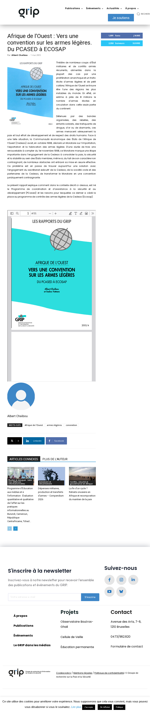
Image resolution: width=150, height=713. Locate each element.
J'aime (137, 35)
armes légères (54, 425)
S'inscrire (90, 597)
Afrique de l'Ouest (34, 425)
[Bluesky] (121, 592)
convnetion (71, 425)
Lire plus (76, 706)
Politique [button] (119, 707)
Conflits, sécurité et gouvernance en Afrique (81, 483)
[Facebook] (109, 580)
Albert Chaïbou (20, 55)
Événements (23, 635)
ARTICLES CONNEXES (24, 459)
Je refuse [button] (105, 707)
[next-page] (15, 528)
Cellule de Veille (72, 637)
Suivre (136, 43)
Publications (23, 626)
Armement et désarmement (45, 483)
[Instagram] (121, 580)
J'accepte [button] (88, 707)
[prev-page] (9, 528)
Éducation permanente (77, 647)
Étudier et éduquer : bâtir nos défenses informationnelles (20, 482)
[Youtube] (109, 592)
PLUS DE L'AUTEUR (55, 459)
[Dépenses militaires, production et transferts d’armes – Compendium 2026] (51, 476)
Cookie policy (63, 672)
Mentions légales (82, 672)
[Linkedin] (133, 580)
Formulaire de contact (127, 646)
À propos (20, 616)
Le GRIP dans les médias (32, 645)
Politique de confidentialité (109, 672)
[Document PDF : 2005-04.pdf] (51, 296)
